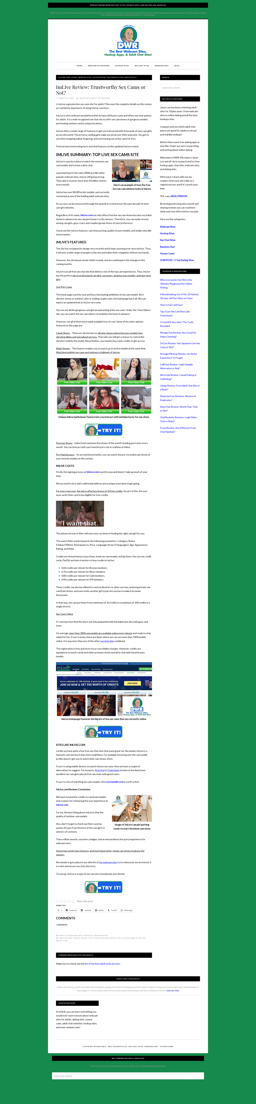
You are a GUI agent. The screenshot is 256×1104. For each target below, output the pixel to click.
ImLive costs (87, 938)
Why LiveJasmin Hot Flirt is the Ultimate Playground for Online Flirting (176, 283)
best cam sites (85, 935)
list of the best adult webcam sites (102, 963)
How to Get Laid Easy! (171, 304)
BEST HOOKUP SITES (117, 1046)
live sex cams (128, 938)
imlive (77, 938)
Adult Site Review (68, 935)
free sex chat (66, 938)
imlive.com (115, 938)
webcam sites (172, 990)
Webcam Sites (101, 935)
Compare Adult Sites (128, 41)
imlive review (102, 938)
